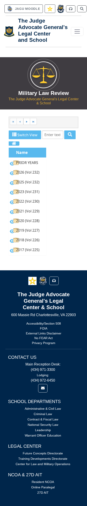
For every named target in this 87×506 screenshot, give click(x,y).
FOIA (43, 328)
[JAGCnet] (60, 9)
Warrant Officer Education (43, 435)
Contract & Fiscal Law (42, 419)
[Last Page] (33, 121)
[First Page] (13, 121)
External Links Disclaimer (43, 333)
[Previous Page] (20, 121)
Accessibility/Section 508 (43, 323)
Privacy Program (43, 343)
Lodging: (43, 375)
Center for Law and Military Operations (43, 464)
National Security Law (43, 424)
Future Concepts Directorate (43, 453)
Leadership (43, 430)
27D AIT (43, 492)
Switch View (27, 134)
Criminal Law (43, 414)
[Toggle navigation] (77, 31)
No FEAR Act (43, 338)
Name (22, 152)
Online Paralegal (43, 487)
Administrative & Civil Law (43, 408)
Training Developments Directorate (42, 458)
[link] (23, 8)
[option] (27, 163)
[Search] (70, 134)
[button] (32, 280)
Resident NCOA (43, 482)
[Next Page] (26, 121)
